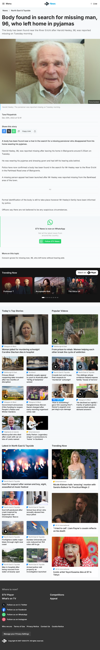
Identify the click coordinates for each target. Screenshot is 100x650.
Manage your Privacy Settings (16, 634)
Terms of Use (19, 626)
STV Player (8, 594)
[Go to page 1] (43, 297)
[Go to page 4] (49, 297)
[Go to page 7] (55, 297)
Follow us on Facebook (17, 610)
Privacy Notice (33, 626)
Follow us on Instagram (17, 619)
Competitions (57, 594)
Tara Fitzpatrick (9, 114)
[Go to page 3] (47, 297)
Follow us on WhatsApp (17, 614)
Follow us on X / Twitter (17, 605)
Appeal (53, 598)
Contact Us (45, 626)
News (5, 10)
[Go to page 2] (45, 297)
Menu (8, 3)
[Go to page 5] (51, 297)
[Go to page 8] (57, 297)
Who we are (7, 626)
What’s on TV (9, 598)
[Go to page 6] (53, 297)
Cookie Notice (58, 626)
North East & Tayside (20, 10)
